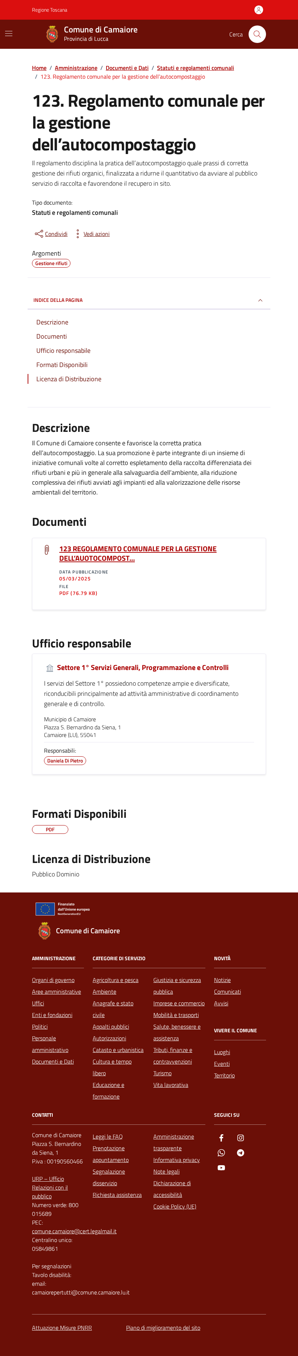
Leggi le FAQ (108, 1136)
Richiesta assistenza (117, 1194)
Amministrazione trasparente (173, 1142)
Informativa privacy (176, 1159)
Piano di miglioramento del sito (163, 1327)
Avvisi (221, 1003)
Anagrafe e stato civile (113, 1009)
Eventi (222, 1063)
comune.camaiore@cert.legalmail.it (74, 1231)
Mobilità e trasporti (176, 1014)
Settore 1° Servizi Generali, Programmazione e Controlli (142, 668)
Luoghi (222, 1052)
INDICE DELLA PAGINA (57, 300)
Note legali (166, 1171)
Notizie (222, 979)
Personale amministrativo (50, 1044)
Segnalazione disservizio (109, 1177)
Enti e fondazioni (52, 1014)
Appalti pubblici (111, 1026)
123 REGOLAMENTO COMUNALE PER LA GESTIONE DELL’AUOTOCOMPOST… (138, 553)
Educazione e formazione (108, 1090)
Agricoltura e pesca (115, 979)
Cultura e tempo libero (112, 1067)
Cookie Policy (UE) (174, 1206)
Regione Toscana (49, 9)
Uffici (38, 1003)
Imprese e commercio (179, 1003)
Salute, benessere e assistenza (177, 1032)
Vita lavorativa (170, 1084)
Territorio (224, 1075)
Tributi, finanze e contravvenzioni (172, 1055)
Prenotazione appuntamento (111, 1154)
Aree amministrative (56, 991)
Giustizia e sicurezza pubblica (177, 985)
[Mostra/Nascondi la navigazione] (8, 33)
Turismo (162, 1073)
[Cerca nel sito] (257, 34)
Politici (40, 1026)
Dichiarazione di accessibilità (172, 1189)
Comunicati (227, 991)
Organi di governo (53, 979)
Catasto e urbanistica (118, 1049)
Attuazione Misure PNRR (62, 1327)
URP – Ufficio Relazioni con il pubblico (50, 1187)
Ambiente (104, 991)
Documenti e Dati (53, 1061)
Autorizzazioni (109, 1038)
